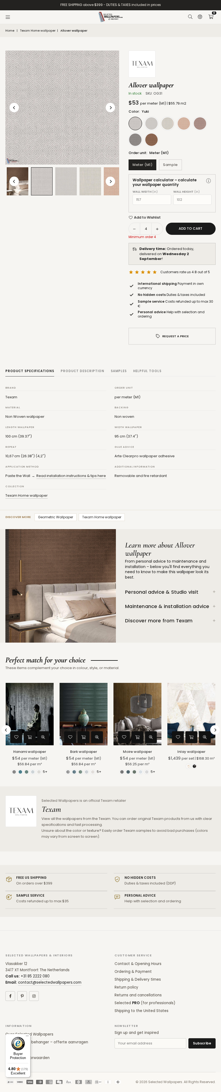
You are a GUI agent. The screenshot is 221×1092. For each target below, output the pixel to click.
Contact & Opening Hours (138, 963)
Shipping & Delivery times (138, 979)
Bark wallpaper (83, 751)
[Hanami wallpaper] (30, 714)
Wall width (145, 191)
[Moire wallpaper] (137, 714)
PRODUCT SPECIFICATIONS (29, 371)
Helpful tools (147, 371)
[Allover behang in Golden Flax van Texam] (90, 181)
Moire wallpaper (137, 751)
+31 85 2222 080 (35, 976)
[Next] (110, 107)
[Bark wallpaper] (84, 714)
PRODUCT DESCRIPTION (82, 371)
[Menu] (8, 17)
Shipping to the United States (141, 1010)
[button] (211, 17)
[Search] (190, 17)
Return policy (126, 987)
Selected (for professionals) (145, 1003)
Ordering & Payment (133, 971)
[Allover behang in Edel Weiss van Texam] (66, 181)
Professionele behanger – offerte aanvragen (46, 1042)
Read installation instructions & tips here (71, 475)
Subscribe (202, 1043)
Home (9, 31)
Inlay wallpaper (191, 751)
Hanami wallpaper (29, 751)
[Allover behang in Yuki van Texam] (41, 181)
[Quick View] (43, 737)
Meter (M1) (142, 164)
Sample (170, 164)
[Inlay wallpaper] (191, 714)
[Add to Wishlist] (16, 737)
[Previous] (14, 107)
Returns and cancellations (138, 995)
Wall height (186, 191)
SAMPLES (119, 371)
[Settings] (200, 17)
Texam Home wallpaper (38, 31)
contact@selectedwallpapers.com (49, 982)
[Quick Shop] (30, 737)
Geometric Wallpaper (55, 517)
